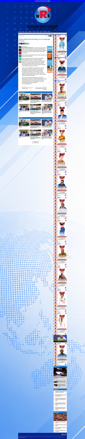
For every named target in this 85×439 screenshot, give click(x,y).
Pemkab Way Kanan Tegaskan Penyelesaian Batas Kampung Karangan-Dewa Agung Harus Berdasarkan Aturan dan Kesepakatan (35, 137)
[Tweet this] (21, 43)
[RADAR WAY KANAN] (42, 16)
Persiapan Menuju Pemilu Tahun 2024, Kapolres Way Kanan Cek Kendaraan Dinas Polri (60, 408)
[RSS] (51, 35)
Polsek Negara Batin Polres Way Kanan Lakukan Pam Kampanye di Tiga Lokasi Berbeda (60, 404)
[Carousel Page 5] (66, 341)
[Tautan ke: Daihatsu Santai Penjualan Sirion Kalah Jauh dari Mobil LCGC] (56, 385)
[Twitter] (50, 35)
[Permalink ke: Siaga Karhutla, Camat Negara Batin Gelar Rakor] (24, 96)
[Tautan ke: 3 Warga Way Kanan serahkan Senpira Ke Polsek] (60, 338)
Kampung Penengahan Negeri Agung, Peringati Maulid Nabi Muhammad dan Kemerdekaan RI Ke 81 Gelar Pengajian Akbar (47, 137)
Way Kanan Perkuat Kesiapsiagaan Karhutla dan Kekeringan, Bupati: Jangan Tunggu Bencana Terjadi (35, 101)
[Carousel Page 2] (64, 341)
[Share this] (19, 43)
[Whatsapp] (26, 43)
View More (36, 142)
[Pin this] (23, 43)
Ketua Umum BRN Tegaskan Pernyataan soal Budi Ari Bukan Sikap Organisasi (47, 126)
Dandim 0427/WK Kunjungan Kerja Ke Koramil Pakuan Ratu (27, 87)
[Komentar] (28, 43)
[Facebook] (49, 35)
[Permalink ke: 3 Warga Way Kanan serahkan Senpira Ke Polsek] (24, 132)
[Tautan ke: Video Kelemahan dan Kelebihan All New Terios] (60, 372)
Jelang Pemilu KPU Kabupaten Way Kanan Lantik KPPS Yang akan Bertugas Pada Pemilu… (60, 399)
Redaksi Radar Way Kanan (22, 437)
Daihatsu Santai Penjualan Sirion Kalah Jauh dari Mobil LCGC (61, 385)
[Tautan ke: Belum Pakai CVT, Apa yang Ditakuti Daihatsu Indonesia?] (56, 381)
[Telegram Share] (25, 43)
